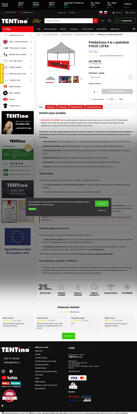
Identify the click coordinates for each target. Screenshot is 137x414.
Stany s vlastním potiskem (18, 42)
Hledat (95, 21)
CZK (102, 21)
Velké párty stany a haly (17, 74)
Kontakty (72, 13)
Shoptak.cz (124, 413)
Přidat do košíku (116, 91)
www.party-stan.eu (74, 371)
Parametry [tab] (51, 107)
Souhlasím (102, 204)
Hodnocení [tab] (63, 107)
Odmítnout (102, 210)
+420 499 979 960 (23, 128)
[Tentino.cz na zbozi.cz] (18, 406)
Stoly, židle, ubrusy (15, 61)
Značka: (93, 52)
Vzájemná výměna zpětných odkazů (46, 371)
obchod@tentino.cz (12, 362)
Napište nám (62, 13)
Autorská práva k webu (42, 364)
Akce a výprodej (14, 93)
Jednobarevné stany (16, 35)
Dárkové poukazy (15, 86)
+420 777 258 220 (11, 358)
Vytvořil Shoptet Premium (11, 413)
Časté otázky (39, 375)
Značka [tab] (77, 107)
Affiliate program (40, 382)
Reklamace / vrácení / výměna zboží (46, 385)
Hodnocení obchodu (68, 307)
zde (52, 205)
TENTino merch (14, 106)
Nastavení (32, 209)
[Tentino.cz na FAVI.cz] (18, 396)
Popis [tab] (41, 107)
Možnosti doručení (95, 83)
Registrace (132, 12)
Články (37, 378)
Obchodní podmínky (41, 358)
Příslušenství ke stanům (17, 48)
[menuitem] (39, 29)
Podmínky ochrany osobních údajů (45, 361)
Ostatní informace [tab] (94, 107)
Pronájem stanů (14, 80)
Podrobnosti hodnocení (116, 56)
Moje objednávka (40, 388)
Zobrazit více (68, 336)
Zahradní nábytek (15, 67)
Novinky (12, 99)
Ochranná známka (40, 368)
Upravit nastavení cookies (92, 413)
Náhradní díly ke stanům (17, 54)
